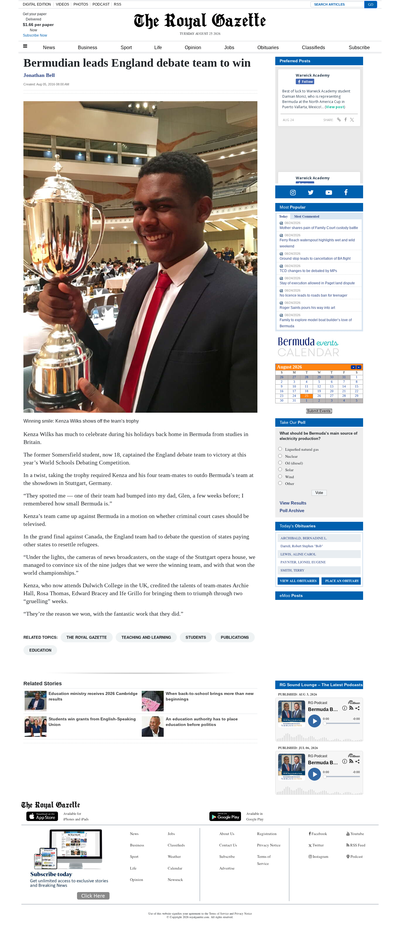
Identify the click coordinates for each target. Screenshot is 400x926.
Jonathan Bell (39, 75)
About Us (226, 833)
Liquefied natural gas (302, 449)
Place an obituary (342, 581)
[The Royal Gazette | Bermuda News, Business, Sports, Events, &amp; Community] (200, 21)
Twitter (318, 845)
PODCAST (101, 4)
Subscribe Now (35, 35)
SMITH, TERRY (293, 570)
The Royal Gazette (86, 637)
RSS (117, 4)
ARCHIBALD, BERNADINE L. (304, 538)
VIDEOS (62, 4)
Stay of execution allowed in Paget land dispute (317, 283)
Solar (289, 469)
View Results (293, 502)
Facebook (319, 833)
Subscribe (359, 47)
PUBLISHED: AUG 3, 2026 (297, 694)
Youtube (357, 833)
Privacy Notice (269, 845)
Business (87, 47)
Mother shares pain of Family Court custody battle (319, 228)
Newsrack (175, 879)
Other (289, 483)
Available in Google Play (255, 816)
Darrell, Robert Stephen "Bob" (302, 545)
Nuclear (291, 456)
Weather (174, 856)
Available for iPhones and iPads (76, 816)
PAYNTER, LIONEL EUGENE (303, 562)
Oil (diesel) (294, 463)
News (49, 47)
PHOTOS (80, 4)
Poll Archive (292, 510)
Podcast (356, 856)
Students (196, 637)
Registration (267, 833)
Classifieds (313, 47)
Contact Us (228, 845)
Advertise (227, 868)
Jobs (229, 47)
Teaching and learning (146, 637)
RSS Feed (357, 845)
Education (40, 650)
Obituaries (268, 47)
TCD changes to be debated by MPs (308, 271)
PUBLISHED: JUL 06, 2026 (298, 748)
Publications (235, 637)
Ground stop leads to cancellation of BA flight (315, 259)
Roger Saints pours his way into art (307, 308)
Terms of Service (264, 860)
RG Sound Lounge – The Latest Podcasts (321, 684)
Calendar (175, 868)
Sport (126, 47)
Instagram (320, 856)
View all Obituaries (298, 581)
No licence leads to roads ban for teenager (313, 295)
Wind (289, 476)
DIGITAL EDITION (37, 4)
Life (158, 47)
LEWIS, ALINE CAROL (298, 554)
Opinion (193, 47)
